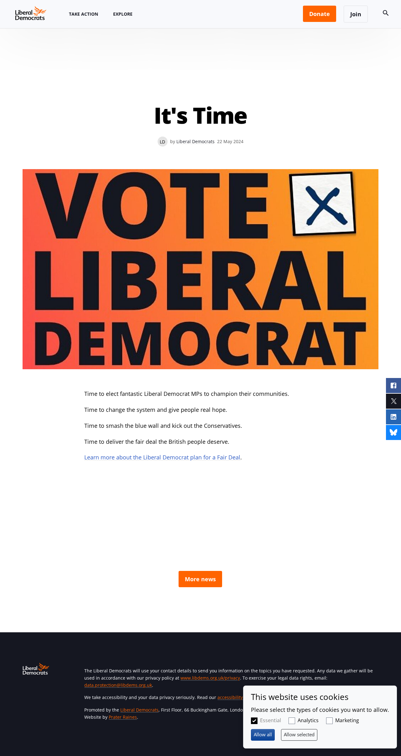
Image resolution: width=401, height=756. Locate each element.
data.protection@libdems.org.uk (118, 685)
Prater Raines (123, 717)
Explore (123, 14)
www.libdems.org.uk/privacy (210, 678)
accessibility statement (241, 697)
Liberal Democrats (195, 141)
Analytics (308, 720)
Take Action (83, 14)
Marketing (347, 720)
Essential (270, 720)
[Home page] (30, 13)
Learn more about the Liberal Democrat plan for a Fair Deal (162, 457)
